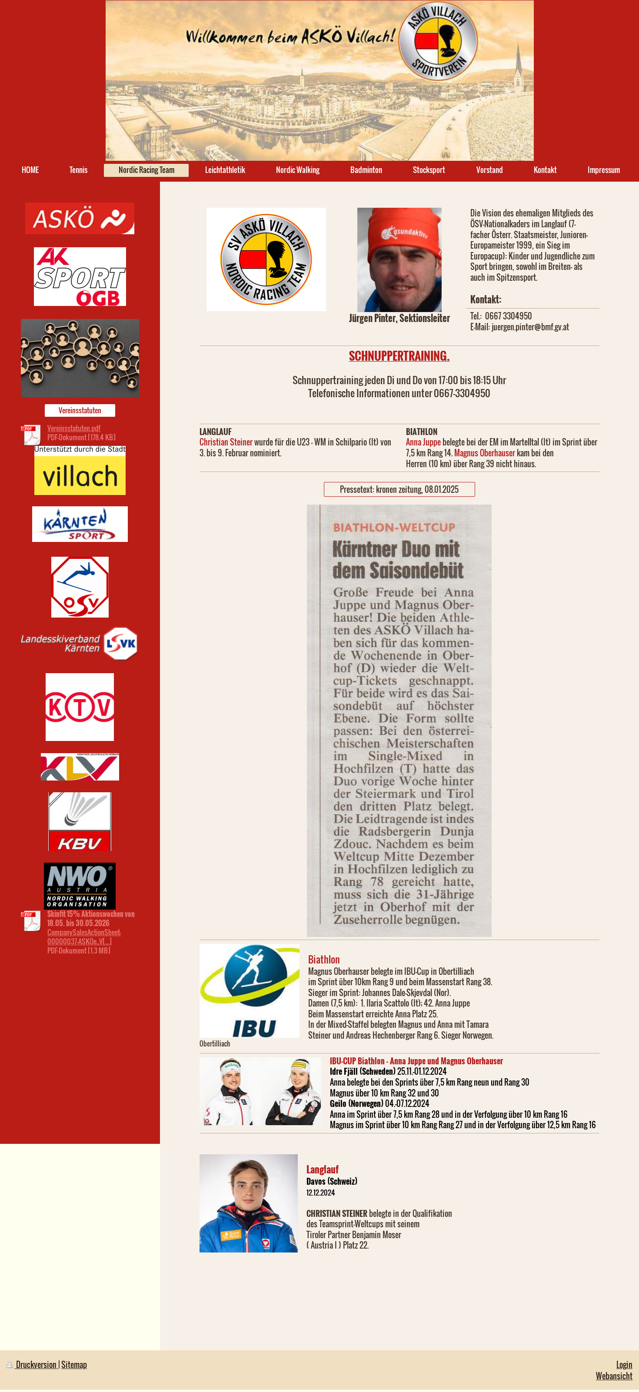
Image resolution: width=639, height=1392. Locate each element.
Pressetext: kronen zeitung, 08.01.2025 (399, 489)
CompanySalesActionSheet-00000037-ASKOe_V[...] (84, 937)
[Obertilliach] (250, 991)
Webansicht (614, 1376)
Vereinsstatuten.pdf (73, 428)
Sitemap (74, 1364)
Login (624, 1364)
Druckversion (36, 1364)
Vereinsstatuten (80, 410)
